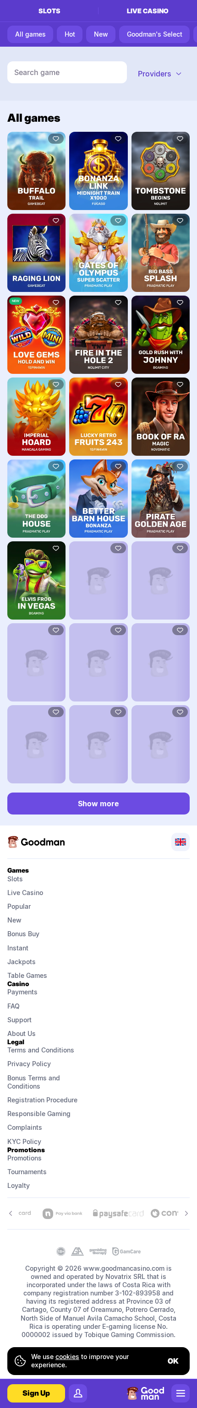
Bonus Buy (23, 934)
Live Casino (25, 892)
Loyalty (18, 1185)
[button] (160, 74)
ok (173, 1360)
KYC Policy (24, 1141)
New (14, 920)
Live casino (148, 11)
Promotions (24, 1158)
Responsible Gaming (39, 1113)
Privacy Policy (29, 1064)
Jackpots (21, 962)
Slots (49, 11)
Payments (22, 992)
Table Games (27, 975)
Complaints (24, 1127)
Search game (37, 72)
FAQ (13, 1006)
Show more (98, 803)
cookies (67, 1356)
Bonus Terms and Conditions (34, 1082)
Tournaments (27, 1172)
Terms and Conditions (40, 1050)
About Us (21, 1033)
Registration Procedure (42, 1100)
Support (19, 1020)
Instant (17, 948)
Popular (19, 906)
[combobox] (160, 73)
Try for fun (36, 170)
